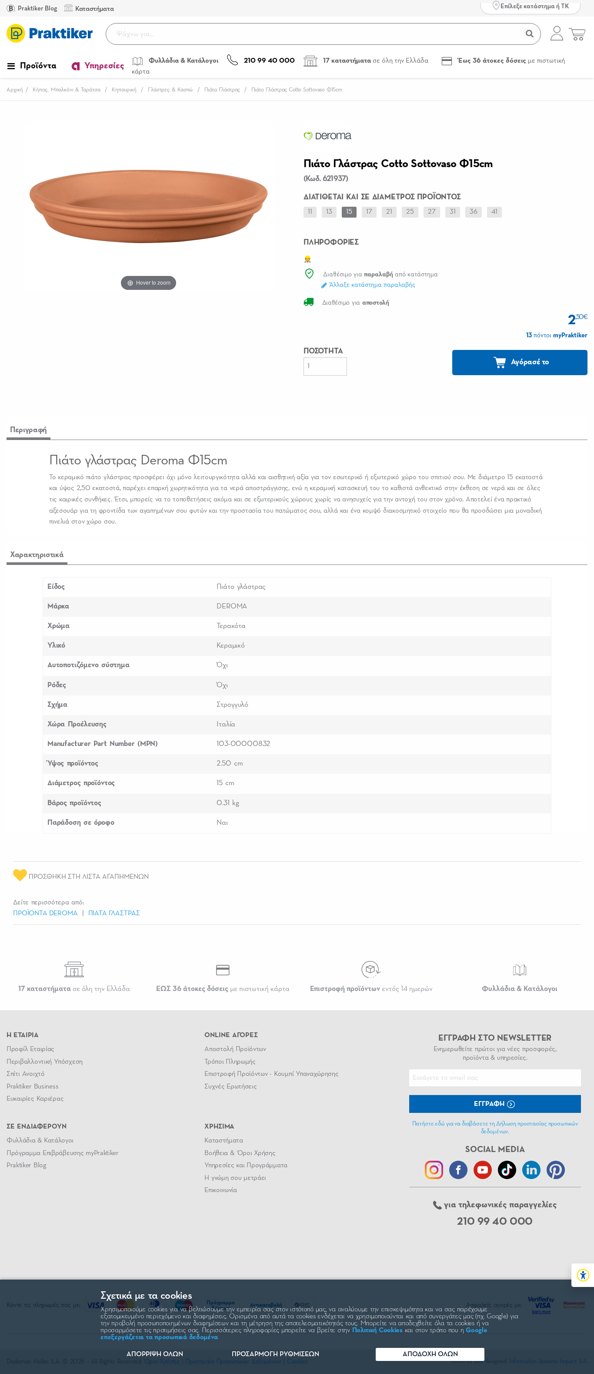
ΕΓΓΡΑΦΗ (490, 1104)
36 (473, 211)
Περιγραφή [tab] (28, 430)
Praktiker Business (32, 1086)
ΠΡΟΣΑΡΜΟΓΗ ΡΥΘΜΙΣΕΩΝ (275, 1354)
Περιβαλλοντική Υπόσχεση (45, 1061)
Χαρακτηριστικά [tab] (37, 555)
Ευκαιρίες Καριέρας (35, 1098)
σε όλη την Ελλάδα (74, 989)
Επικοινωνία (220, 1190)
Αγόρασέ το (529, 362)
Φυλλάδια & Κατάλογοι (40, 1140)
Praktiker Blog (37, 8)
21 (389, 211)
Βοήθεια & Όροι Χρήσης (239, 1153)
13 (329, 211)
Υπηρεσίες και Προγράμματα (245, 1165)
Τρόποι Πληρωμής (229, 1061)
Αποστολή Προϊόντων (235, 1049)
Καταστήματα (223, 1140)
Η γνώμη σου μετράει (235, 1178)
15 (349, 211)
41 (494, 211)
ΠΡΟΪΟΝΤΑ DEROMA (45, 913)
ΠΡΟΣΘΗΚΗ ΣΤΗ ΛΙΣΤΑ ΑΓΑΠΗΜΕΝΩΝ (88, 876)
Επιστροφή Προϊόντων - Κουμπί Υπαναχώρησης (271, 1074)
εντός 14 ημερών (371, 989)
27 (432, 211)
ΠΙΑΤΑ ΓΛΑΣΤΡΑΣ (114, 913)
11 (310, 211)
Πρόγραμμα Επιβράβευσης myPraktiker (63, 1153)
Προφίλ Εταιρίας (30, 1049)
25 (410, 211)
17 (369, 211)
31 (453, 211)
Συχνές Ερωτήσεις (230, 1086)
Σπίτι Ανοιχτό (26, 1074)
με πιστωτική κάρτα (223, 989)
